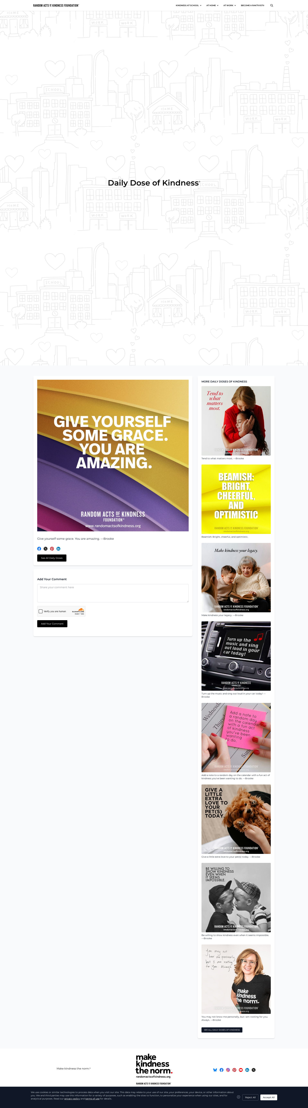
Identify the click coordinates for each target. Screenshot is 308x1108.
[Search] (272, 5)
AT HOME (211, 5)
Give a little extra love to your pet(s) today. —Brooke (230, 856)
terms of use (92, 1098)
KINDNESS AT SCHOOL (187, 5)
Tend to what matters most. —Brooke (222, 458)
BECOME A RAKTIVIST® (252, 5)
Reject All (250, 1097)
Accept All (269, 1097)
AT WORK (228, 5)
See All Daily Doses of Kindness (222, 1030)
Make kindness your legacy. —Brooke (222, 615)
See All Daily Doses (52, 558)
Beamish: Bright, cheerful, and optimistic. (224, 536)
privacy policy (72, 1098)
